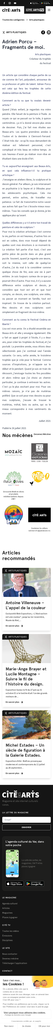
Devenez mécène (10, 958)
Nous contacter (9, 954)
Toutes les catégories (13, 19)
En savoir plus (13, 625)
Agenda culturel (10, 903)
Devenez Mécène (42, 434)
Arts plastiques (36, 19)
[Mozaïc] (13, 452)
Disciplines (7, 940)
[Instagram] (10, 3)
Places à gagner (10, 917)
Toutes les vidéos (10, 931)
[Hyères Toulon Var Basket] (13, 515)
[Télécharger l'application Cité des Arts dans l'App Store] (34, 3)
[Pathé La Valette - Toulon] (39, 478)
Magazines (7, 912)
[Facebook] (4, 3)
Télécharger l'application (14, 963)
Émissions (7, 935)
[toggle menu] (49, 10)
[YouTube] (15, 3)
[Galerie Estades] (39, 452)
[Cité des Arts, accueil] (20, 794)
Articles (6, 908)
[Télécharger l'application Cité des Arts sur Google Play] (45, 3)
